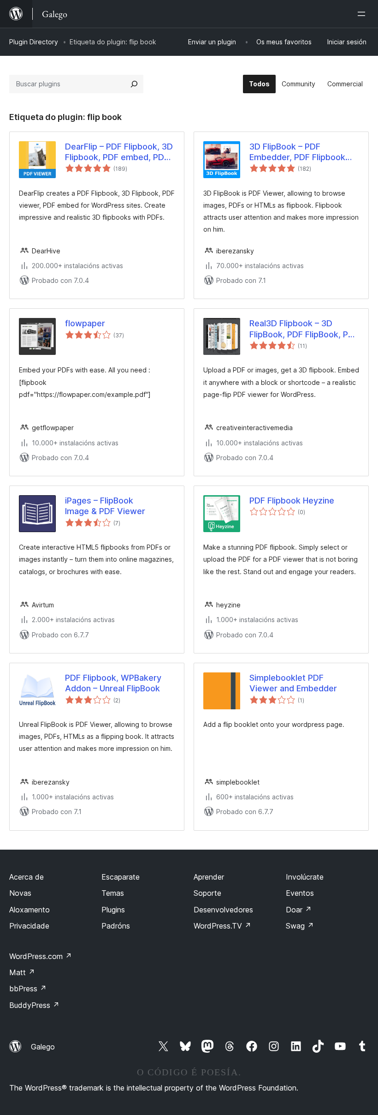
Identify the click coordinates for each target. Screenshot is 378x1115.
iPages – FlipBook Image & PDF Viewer (105, 506)
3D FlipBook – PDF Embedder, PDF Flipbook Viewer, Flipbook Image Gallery (297, 152)
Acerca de (26, 876)
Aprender (209, 876)
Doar (299, 909)
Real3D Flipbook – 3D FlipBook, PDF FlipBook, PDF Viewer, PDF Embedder (304, 329)
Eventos (300, 893)
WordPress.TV (222, 925)
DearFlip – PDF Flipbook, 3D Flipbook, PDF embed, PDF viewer (119, 152)
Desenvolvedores (223, 909)
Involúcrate (305, 876)
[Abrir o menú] (363, 14)
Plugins (113, 909)
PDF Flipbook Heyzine (291, 500)
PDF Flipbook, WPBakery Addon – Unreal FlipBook (113, 683)
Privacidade (29, 925)
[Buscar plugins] (134, 84)
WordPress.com (40, 956)
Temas (112, 893)
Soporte (207, 893)
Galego (43, 1046)
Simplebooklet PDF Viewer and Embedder (293, 683)
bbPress (28, 988)
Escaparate (120, 876)
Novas (20, 893)
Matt (22, 972)
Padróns (115, 925)
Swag (300, 925)
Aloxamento (29, 909)
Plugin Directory (33, 42)
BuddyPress (34, 1005)
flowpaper (85, 323)
